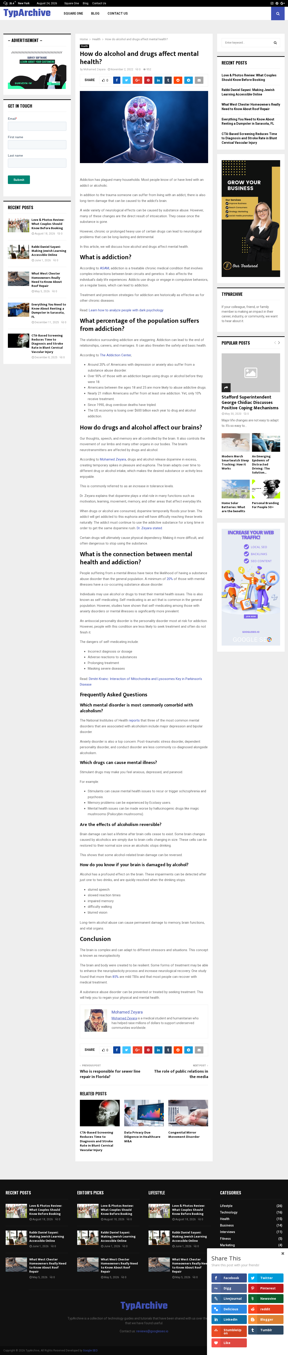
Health (84, 46)
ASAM (104, 268)
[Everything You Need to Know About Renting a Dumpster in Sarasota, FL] (18, 310)
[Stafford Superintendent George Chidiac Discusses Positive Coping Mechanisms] (251, 372)
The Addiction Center (115, 355)
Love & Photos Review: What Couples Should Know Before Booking (48, 223)
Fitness (225, 1238)
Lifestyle (226, 1206)
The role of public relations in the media (181, 1074)
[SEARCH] (275, 42)
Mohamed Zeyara (94, 69)
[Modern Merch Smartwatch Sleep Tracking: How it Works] (236, 442)
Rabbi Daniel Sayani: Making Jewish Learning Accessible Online (49, 250)
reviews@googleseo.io (152, 1331)
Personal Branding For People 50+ (265, 505)
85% (115, 977)
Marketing (227, 1245)
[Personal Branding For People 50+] (266, 489)
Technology (228, 1212)
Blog (85, 3)
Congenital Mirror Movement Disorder (184, 1135)
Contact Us (99, 3)
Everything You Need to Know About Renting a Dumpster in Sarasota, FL (49, 310)
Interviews (227, 1232)
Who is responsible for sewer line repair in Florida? (110, 1074)
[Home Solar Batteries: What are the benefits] (236, 489)
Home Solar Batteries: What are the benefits (233, 507)
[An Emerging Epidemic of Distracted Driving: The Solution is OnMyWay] (266, 442)
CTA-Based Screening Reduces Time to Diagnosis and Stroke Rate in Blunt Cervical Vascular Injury (96, 1141)
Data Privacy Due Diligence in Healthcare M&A (142, 1137)
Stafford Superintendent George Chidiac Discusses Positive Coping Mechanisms (250, 402)
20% (170, 579)
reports (134, 720)
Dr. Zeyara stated (149, 528)
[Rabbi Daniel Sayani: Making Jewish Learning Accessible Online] (18, 252)
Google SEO (90, 1350)
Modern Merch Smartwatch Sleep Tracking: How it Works (235, 462)
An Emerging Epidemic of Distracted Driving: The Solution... (261, 464)
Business (227, 1225)
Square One (71, 3)
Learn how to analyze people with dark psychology (126, 310)
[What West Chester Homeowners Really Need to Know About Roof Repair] (18, 279)
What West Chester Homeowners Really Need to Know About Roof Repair (47, 279)
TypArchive (27, 13)
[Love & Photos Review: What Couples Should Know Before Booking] (18, 225)
